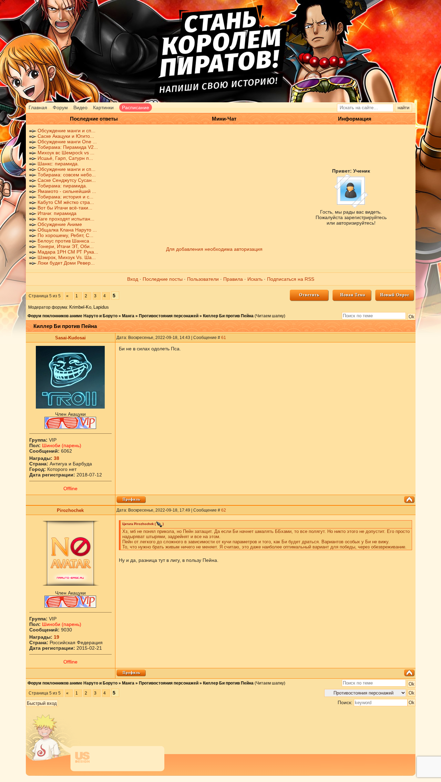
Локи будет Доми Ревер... (66, 263)
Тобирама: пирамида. (62, 185)
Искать (255, 279)
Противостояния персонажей (168, 315)
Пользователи (203, 279)
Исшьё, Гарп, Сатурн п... (65, 158)
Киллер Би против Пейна (228, 315)
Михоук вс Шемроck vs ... (66, 152)
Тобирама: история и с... (65, 196)
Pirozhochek (70, 510)
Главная (38, 107)
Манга (128, 315)
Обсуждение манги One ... (67, 141)
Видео (80, 107)
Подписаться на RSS (290, 279)
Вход (132, 279)
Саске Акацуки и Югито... (66, 136)
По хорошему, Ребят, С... (65, 235)
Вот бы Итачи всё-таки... (65, 207)
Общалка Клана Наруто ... (67, 230)
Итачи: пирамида (57, 213)
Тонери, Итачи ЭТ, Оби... (66, 246)
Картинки (103, 107)
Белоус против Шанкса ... (66, 241)
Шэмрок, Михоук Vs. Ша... (67, 257)
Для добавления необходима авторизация (214, 249)
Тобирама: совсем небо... (67, 174)
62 (223, 510)
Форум (60, 107)
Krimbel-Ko (80, 307)
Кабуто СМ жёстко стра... (66, 202)
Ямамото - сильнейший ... (67, 191)
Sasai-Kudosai (70, 337)
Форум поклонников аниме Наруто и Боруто (72, 315)
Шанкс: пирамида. (58, 163)
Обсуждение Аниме (60, 224)
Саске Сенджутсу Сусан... (67, 180)
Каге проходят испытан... (66, 219)
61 (223, 337)
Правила (233, 279)
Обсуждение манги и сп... (66, 130)
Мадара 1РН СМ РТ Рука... (68, 252)
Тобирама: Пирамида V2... (68, 147)
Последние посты (163, 279)
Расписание (135, 107)
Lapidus (101, 307)
